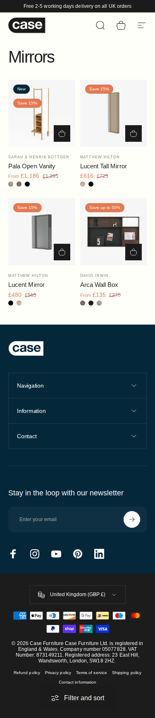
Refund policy (27, 672)
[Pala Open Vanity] (41, 113)
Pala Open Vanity (31, 166)
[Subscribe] (132, 519)
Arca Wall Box (99, 284)
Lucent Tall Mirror (103, 166)
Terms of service (91, 672)
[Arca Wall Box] (113, 231)
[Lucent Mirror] (41, 231)
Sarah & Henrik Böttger (38, 157)
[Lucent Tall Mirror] (113, 113)
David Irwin (94, 276)
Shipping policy (126, 672)
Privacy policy (58, 672)
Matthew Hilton (100, 157)
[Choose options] (62, 133)
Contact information (77, 682)
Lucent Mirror (26, 284)
